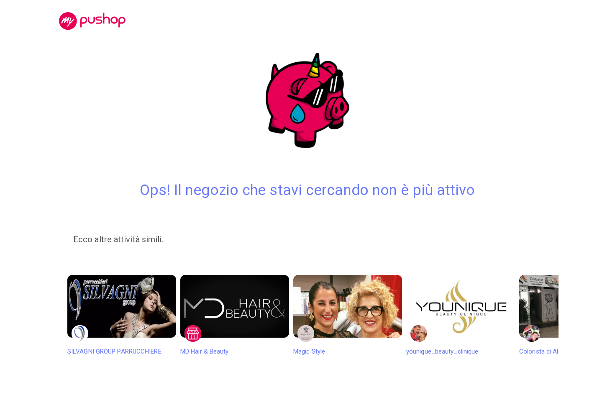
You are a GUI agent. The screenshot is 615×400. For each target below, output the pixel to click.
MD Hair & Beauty (204, 351)
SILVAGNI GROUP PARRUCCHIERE (114, 351)
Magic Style (309, 351)
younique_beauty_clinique (442, 351)
